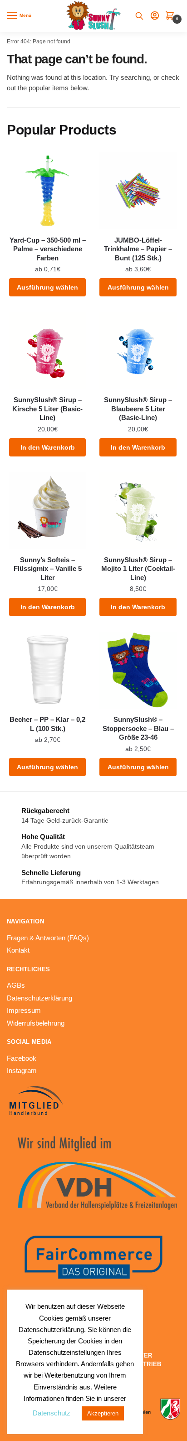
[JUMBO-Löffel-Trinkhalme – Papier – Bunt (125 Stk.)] (137, 190)
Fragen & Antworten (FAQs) (48, 938)
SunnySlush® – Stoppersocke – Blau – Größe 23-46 (138, 728)
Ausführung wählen (47, 287)
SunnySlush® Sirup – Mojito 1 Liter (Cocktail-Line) (138, 568)
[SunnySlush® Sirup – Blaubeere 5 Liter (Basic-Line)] (137, 350)
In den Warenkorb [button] (47, 447)
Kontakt (18, 950)
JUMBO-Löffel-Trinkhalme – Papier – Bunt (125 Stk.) (138, 249)
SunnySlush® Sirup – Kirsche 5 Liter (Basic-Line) (47, 408)
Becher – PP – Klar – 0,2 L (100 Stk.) (47, 723)
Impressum (24, 1010)
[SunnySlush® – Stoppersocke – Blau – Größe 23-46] (137, 670)
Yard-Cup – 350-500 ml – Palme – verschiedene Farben (48, 249)
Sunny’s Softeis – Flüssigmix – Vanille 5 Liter (48, 568)
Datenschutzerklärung (39, 998)
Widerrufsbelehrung (35, 1023)
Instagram (22, 1070)
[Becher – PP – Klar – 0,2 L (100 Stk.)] (47, 670)
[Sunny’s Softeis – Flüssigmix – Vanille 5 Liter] (47, 510)
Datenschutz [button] (51, 1413)
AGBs (16, 985)
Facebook (21, 1058)
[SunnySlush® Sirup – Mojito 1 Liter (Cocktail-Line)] (137, 510)
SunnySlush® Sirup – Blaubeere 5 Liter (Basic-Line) (138, 408)
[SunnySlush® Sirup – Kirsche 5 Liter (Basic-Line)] (47, 350)
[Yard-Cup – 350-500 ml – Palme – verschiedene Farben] (47, 190)
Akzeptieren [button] (102, 1413)
